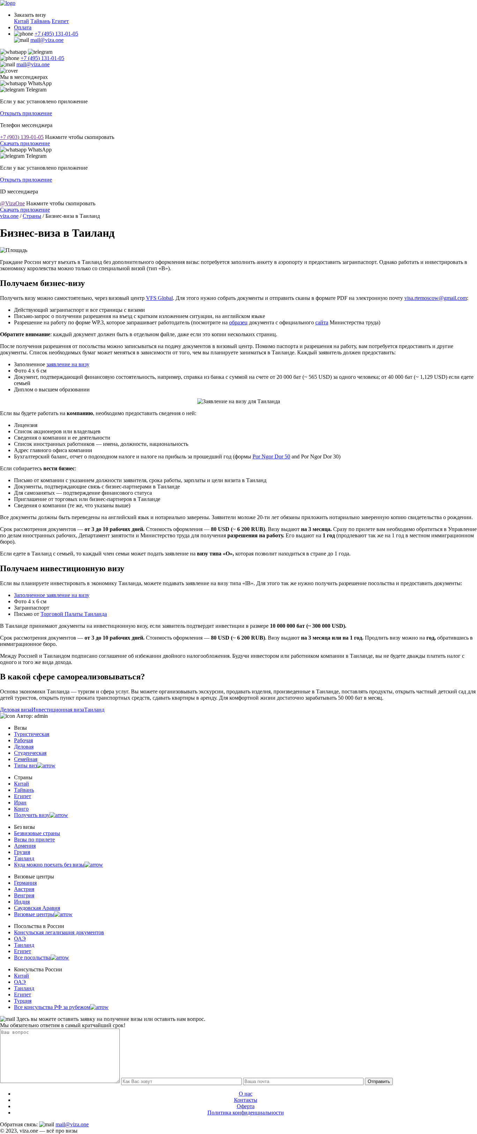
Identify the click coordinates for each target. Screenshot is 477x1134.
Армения (25, 846)
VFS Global (159, 298)
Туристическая (31, 734)
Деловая (24, 747)
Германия (25, 883)
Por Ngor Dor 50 (271, 456)
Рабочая (23, 740)
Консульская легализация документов (59, 932)
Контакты (245, 1100)
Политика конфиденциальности (245, 1112)
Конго (21, 809)
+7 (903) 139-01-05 (22, 137)
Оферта (246, 1106)
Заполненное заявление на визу (51, 595)
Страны (32, 216)
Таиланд (94, 710)
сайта (321, 322)
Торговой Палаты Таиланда (74, 614)
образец (238, 322)
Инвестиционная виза (57, 710)
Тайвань (40, 21)
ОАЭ (20, 939)
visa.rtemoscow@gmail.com (435, 298)
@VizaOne (12, 203)
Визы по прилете (34, 839)
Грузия (22, 852)
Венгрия (24, 895)
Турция (22, 1001)
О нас (245, 1094)
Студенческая (30, 753)
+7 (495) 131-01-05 (56, 34)
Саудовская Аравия (37, 908)
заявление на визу (67, 364)
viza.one (9, 216)
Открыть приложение (26, 113)
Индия (22, 902)
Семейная (25, 759)
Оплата (22, 27)
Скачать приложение (25, 143)
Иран (20, 802)
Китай (21, 21)
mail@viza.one (47, 40)
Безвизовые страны (37, 833)
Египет (60, 21)
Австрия (24, 889)
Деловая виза (15, 710)
